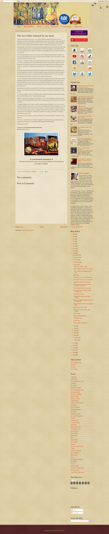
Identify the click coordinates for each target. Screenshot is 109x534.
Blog (19, 26)
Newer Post (19, 227)
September (76, 262)
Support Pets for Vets (78, 294)
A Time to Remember (76, 450)
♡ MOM (73, 448)
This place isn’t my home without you (82, 277)
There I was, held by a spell (80, 266)
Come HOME (74, 442)
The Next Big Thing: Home (84, 138)
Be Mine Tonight (75, 396)
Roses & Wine (74, 439)
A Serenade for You (75, 429)
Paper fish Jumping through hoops (81, 282)
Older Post (63, 227)
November (76, 257)
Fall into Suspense (75, 407)
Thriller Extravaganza (76, 409)
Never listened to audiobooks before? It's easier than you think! (85, 160)
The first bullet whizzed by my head (82, 288)
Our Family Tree (75, 470)
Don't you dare (76, 313)
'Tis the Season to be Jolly (77, 381)
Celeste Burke (25, 129)
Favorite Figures (75, 465)
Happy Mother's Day (76, 426)
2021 (73, 246)
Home (42, 227)
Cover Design (66, 26)
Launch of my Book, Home (77, 472)
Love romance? (74, 431)
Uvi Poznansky (85, 173)
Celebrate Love (74, 420)
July (75, 326)
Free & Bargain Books (76, 362)
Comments (75, 512)
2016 (73, 345)
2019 (73, 250)
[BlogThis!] (42, 171)
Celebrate (73, 444)
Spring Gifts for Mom (76, 387)
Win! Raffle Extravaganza (77, 459)
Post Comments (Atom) (28, 230)
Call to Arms (74, 424)
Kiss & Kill (73, 411)
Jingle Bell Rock (82, 106)
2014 (73, 350)
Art (46, 26)
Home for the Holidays (76, 394)
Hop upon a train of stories (77, 446)
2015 (73, 347)
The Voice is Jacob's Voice (77, 468)
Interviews (78, 26)
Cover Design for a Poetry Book (85, 96)
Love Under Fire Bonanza (77, 416)
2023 (73, 241)
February (76, 337)
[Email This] (41, 171)
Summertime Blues (75, 392)
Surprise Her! (74, 379)
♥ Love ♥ (73, 463)
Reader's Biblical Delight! (79, 315)
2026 (73, 234)
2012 (73, 355)
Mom (72, 437)
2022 (73, 243)
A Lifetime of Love (77, 318)
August (76, 264)
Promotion (55, 26)
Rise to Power (74, 455)
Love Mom (73, 383)
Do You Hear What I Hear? (77, 390)
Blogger (62, 530)
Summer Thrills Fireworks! (77, 403)
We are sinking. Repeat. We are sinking (83, 269)
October (76, 259)
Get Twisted (74, 461)
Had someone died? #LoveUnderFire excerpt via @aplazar (82, 285)
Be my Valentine (75, 452)
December (76, 255)
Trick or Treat (74, 433)
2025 (73, 236)
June (75, 328)
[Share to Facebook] (45, 171)
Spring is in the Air (75, 398)
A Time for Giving (75, 422)
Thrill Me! (73, 418)
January (76, 340)
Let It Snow (73, 385)
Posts (74, 510)
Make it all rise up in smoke (80, 307)
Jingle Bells (73, 377)
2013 (73, 352)
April (75, 333)
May (75, 330)
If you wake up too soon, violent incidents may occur (85, 86)
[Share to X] (44, 171)
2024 (73, 239)
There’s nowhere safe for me (80, 323)
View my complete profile (77, 226)
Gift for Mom (74, 405)
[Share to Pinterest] (47, 171)
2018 (73, 253)
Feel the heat (76, 320)
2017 (73, 343)
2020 (73, 248)
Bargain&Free (29, 26)
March (75, 335)
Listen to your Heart (75, 413)
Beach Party (74, 435)
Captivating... (76, 275)
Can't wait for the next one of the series (83, 279)
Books (40, 26)
